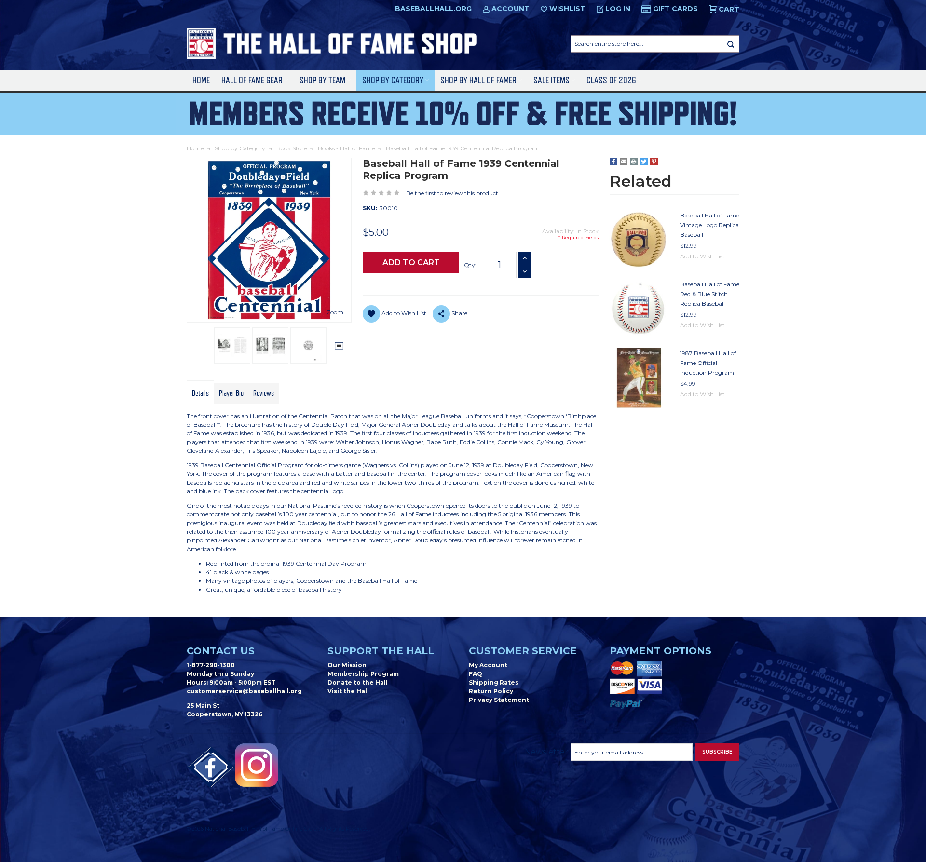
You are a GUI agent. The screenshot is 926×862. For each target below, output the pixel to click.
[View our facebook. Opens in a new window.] (211, 767)
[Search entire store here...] (730, 44)
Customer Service (523, 651)
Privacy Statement (499, 699)
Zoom (335, 312)
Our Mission (347, 665)
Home (201, 80)
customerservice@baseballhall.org (244, 691)
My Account (488, 665)
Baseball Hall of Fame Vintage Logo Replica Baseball (709, 225)
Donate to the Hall (357, 682)
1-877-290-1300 (211, 665)
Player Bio (231, 393)
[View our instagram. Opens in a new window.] (256, 765)
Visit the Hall (348, 691)
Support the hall (380, 651)
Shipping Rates (493, 682)
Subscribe (717, 752)
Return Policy (491, 691)
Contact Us (221, 651)
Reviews (263, 393)
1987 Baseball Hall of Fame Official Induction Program (708, 363)
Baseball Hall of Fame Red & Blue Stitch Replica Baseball (709, 294)
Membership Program (363, 673)
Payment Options (660, 651)
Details (200, 393)
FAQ (475, 673)
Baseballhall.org (433, 8)
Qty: (470, 265)
